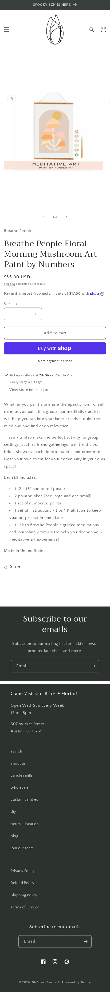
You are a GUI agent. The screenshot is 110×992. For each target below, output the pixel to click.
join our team (22, 848)
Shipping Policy (24, 895)
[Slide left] (43, 217)
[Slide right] (67, 217)
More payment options (55, 361)
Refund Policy (22, 883)
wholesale (19, 787)
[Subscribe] (93, 666)
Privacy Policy (22, 871)
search (16, 751)
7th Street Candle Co (46, 982)
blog (14, 836)
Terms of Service (25, 907)
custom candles (24, 800)
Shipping (9, 284)
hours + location (25, 824)
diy (13, 812)
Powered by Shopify (76, 982)
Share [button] (15, 566)
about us (18, 763)
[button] (7, 29)
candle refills (22, 775)
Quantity (11, 303)
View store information (29, 390)
